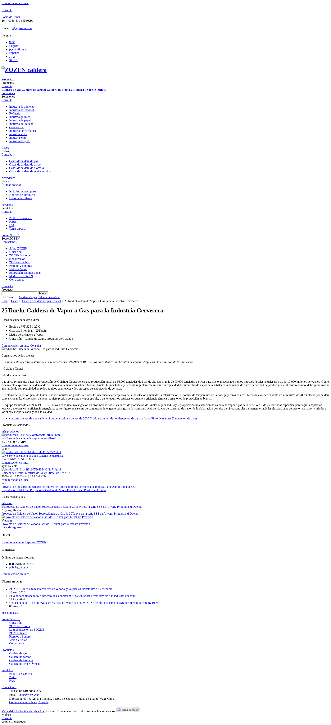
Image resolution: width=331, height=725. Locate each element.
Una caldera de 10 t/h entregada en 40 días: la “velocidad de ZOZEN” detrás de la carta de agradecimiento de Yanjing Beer (83, 602)
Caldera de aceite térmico (24, 663)
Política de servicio (20, 218)
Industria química (19, 117)
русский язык (18, 49)
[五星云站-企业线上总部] (128, 711)
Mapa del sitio (10, 711)
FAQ (12, 225)
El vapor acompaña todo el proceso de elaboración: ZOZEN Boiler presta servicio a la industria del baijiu (72, 595)
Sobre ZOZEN (18, 248)
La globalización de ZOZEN (26, 629)
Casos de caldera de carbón (25, 164)
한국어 (13, 60)
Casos (14, 301)
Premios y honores (20, 265)
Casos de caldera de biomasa (26, 168)
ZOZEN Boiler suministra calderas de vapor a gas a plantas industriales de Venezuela (60, 589)
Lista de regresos (12, 527)
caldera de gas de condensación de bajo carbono (122, 418)
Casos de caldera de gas (23, 161)
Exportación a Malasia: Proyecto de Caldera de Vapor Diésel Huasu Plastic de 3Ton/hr (54, 490)
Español (14, 52)
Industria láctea (18, 134)
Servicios (7, 670)
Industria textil (17, 137)
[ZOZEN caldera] (24, 69)
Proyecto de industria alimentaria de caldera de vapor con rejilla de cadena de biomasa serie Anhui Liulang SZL (69, 486)
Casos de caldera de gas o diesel (41, 301)
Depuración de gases (184, 418)
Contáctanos (16, 279)
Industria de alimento (21, 106)
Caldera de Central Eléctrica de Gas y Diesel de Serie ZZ (36, 473)
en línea (6, 714)
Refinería (14, 113)
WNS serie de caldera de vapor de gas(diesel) (29, 438)
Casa (4, 301)
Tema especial (17, 228)
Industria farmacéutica (22, 130)
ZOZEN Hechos (19, 262)
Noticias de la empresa (22, 191)
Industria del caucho (21, 123)
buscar (43, 293)
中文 (12, 42)
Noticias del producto (22, 194)
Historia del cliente (20, 198)
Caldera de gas (28, 297)
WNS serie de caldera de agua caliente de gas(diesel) (33, 455)
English (13, 46)
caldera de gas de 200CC (76, 418)
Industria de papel (20, 120)
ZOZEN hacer (18, 633)
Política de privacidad (32, 711)
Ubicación (15, 252)
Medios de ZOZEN (21, 276)
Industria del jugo (19, 141)
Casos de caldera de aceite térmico (30, 171)
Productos (8, 650)
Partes (12, 221)
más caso (7, 503)
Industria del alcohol (21, 110)
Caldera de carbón (49, 297)
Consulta (7, 718)
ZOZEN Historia (19, 255)
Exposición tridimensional (25, 272)
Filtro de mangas (161, 418)
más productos (10, 431)
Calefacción (16, 127)
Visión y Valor (18, 269)
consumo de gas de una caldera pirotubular (35, 418)
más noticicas (10, 612)
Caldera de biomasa (21, 660)
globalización (17, 258)
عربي (12, 56)
